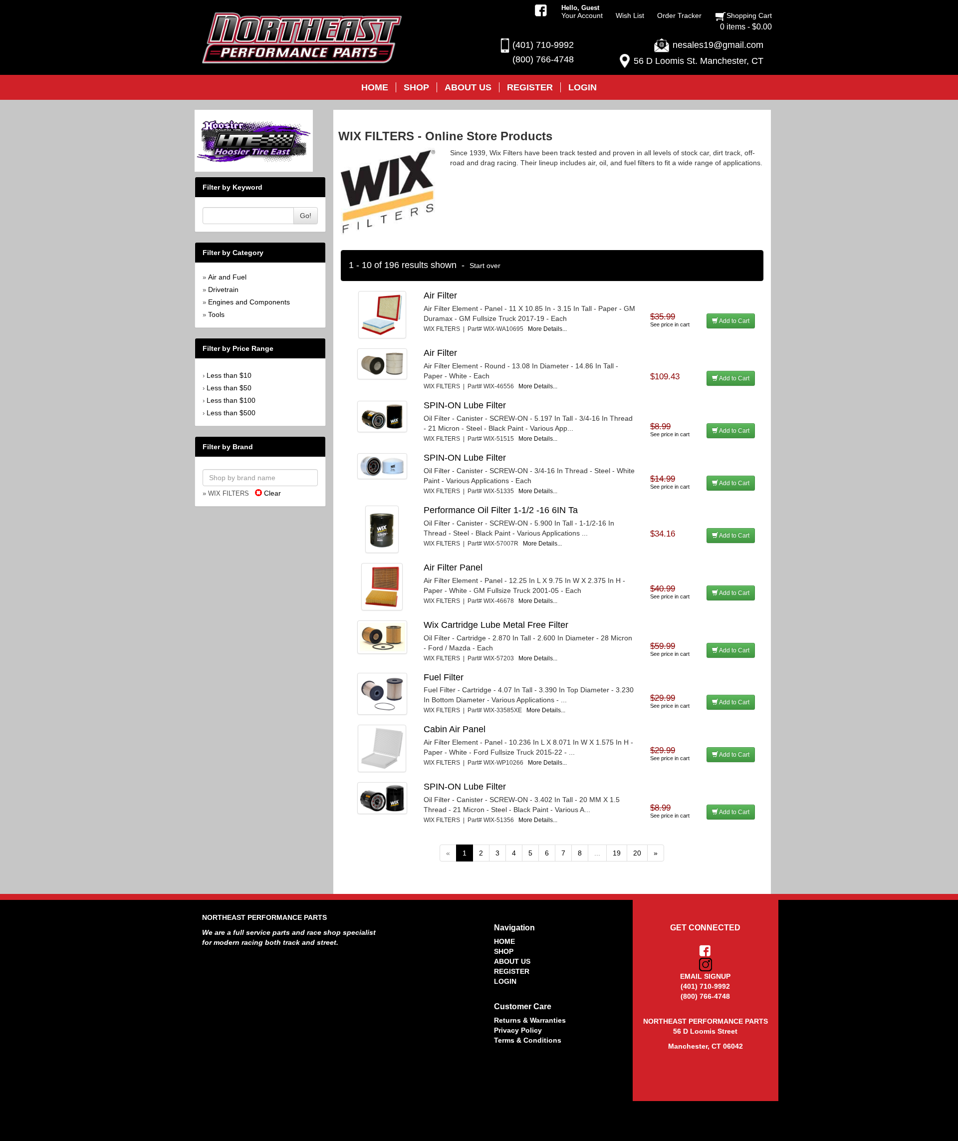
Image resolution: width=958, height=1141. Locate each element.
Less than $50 (229, 388)
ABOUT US (512, 961)
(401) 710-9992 (543, 45)
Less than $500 (231, 413)
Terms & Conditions (527, 1040)
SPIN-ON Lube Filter (465, 405)
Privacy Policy (518, 1030)
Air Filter (440, 295)
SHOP (503, 951)
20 (637, 853)
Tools (216, 314)
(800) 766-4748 (543, 59)
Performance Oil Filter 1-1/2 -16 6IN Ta (501, 510)
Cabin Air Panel (454, 729)
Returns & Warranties (530, 1020)
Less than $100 (231, 400)
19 (617, 853)
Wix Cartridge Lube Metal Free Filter (496, 625)
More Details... (547, 328)
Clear (271, 493)
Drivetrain (223, 289)
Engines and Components (249, 302)
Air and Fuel (227, 277)
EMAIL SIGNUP (705, 976)
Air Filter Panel (453, 567)
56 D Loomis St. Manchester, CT (698, 61)
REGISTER (511, 971)
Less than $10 (229, 375)
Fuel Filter (444, 677)
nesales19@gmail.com (718, 45)
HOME (504, 941)
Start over (485, 266)
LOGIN (505, 981)
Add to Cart (733, 320)
